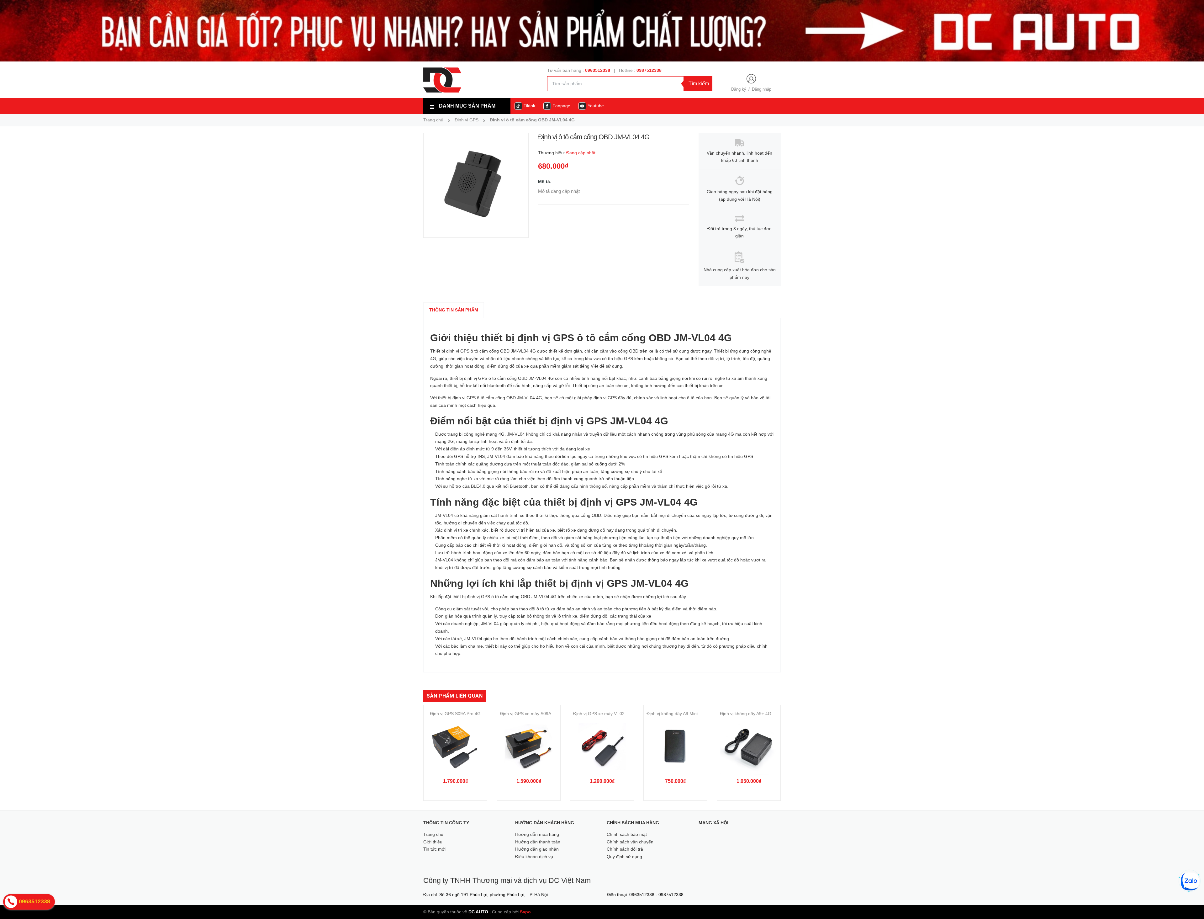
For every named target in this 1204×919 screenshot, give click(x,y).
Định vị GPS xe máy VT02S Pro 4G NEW (613, 713)
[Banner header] (602, 30)
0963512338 (597, 70)
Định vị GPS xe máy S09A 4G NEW (534, 713)
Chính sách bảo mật (627, 834)
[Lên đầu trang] (1190, 903)
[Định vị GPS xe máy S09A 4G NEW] (528, 747)
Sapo (525, 911)
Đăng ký (738, 89)
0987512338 (649, 70)
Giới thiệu (432, 841)
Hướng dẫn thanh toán (537, 841)
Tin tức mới (434, 849)
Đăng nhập (761, 89)
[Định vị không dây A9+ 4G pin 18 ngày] (749, 747)
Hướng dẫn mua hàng (537, 834)
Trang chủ (433, 834)
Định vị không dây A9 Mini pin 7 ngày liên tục (691, 713)
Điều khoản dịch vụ (534, 856)
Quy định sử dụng (624, 856)
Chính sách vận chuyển (630, 841)
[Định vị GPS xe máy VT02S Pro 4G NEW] (602, 747)
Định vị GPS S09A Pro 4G (455, 713)
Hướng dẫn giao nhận (537, 849)
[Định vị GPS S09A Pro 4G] (455, 747)
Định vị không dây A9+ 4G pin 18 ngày (758, 713)
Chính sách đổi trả (625, 849)
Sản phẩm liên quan (454, 696)
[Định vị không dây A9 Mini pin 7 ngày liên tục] (675, 747)
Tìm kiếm (699, 83)
